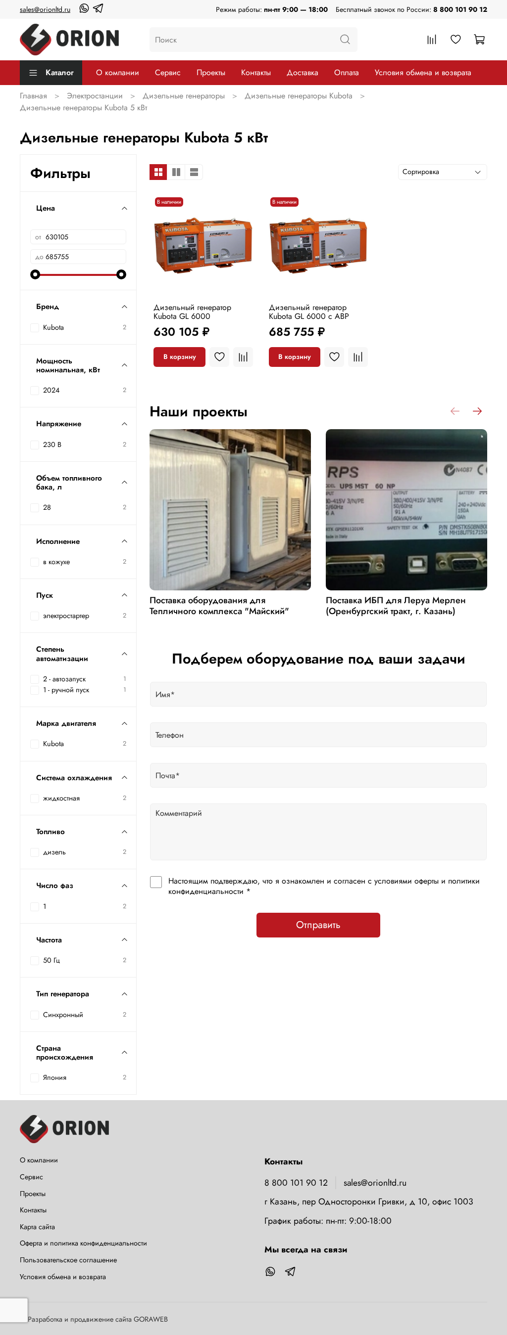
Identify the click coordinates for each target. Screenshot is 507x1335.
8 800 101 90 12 (460, 9)
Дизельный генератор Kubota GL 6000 (192, 312)
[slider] (35, 274)
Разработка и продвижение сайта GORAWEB (98, 1319)
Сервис (168, 72)
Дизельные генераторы (184, 95)
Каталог (60, 72)
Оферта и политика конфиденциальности (83, 1243)
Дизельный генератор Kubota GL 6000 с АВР (309, 312)
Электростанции (95, 95)
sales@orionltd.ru (45, 9)
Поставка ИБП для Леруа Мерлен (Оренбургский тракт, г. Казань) (396, 606)
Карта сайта (37, 1227)
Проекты (211, 72)
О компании (117, 72)
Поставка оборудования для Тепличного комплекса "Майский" (219, 606)
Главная (33, 95)
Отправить (318, 925)
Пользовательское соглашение (68, 1260)
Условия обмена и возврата (423, 72)
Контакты (256, 72)
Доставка (302, 72)
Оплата (346, 72)
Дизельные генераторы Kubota (299, 95)
